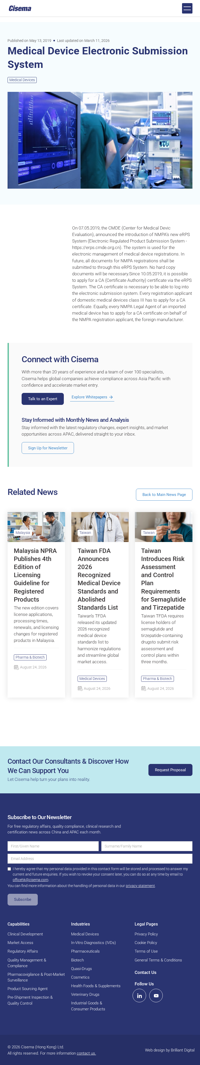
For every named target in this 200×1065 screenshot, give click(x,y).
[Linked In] (139, 995)
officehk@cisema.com (30, 880)
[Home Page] (20, 8)
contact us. (86, 1053)
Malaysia (23, 533)
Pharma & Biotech (30, 657)
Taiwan (85, 533)
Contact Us (146, 972)
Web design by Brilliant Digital (170, 1050)
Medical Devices (22, 80)
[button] (187, 8)
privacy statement (140, 886)
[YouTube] (156, 995)
